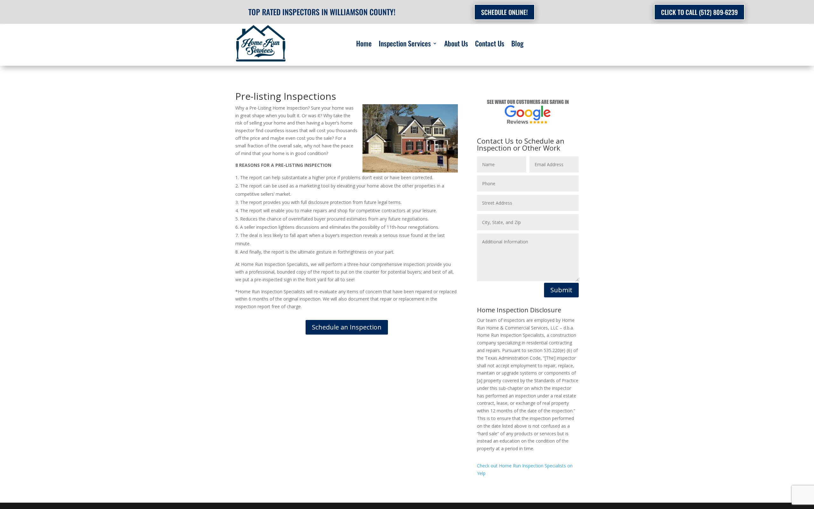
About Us (456, 44)
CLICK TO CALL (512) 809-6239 (699, 12)
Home (364, 44)
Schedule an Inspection (347, 327)
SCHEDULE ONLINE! (504, 12)
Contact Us (489, 44)
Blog (517, 44)
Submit (561, 290)
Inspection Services (405, 44)
